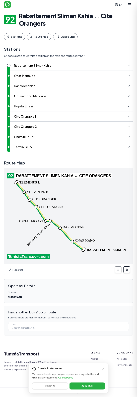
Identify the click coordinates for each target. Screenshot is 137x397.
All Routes (122, 358)
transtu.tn (15, 296)
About (94, 358)
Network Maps (124, 364)
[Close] (103, 368)
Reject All (50, 385)
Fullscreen (18, 269)
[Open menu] (129, 4)
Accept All (87, 385)
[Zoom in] (126, 269)
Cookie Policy (65, 377)
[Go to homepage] (7, 4)
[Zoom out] (118, 269)
